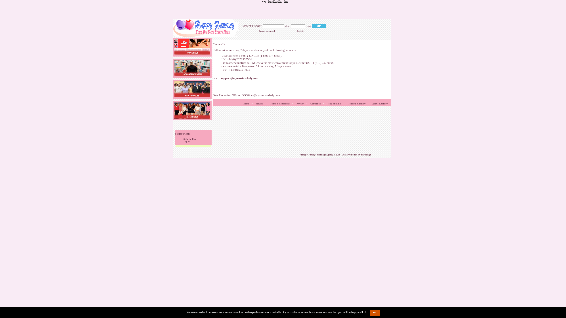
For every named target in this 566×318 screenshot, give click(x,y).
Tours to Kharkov (356, 103)
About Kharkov (380, 103)
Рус (270, 1)
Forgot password (267, 31)
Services (259, 103)
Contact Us (315, 103)
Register (300, 31)
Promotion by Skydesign (359, 154)
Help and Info (334, 103)
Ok (374, 312)
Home (246, 103)
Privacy (300, 103)
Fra (275, 1)
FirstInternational (296, 1)
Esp (280, 1)
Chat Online (227, 66)
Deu (286, 1)
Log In (187, 141)
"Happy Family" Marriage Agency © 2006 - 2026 (323, 154)
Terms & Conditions (280, 103)
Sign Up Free (190, 139)
